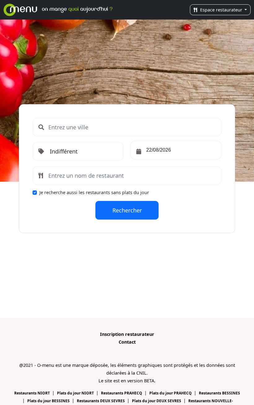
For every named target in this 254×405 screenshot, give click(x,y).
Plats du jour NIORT (76, 393)
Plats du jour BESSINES (49, 400)
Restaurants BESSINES (219, 393)
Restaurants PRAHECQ (122, 393)
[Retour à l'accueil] (59, 9)
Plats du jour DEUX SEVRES (157, 400)
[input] (175, 150)
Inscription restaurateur (127, 334)
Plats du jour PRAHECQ (171, 393)
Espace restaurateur (221, 10)
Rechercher (127, 210)
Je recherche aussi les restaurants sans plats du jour (94, 192)
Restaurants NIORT (32, 393)
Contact (127, 342)
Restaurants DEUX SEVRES (101, 400)
